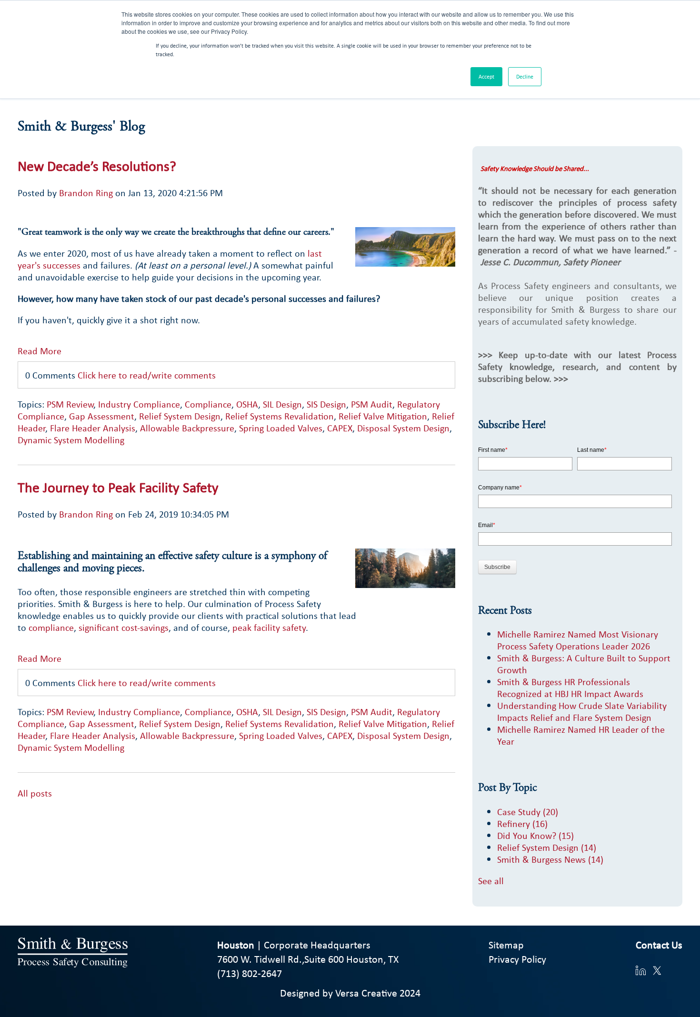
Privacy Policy (517, 959)
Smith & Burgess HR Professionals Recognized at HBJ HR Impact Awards (570, 687)
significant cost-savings (124, 627)
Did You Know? (535, 835)
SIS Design (326, 404)
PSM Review (70, 404)
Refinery (522, 823)
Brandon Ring (86, 193)
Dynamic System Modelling (71, 439)
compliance (51, 627)
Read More (39, 350)
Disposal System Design (403, 427)
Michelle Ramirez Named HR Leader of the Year (581, 735)
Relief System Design (179, 415)
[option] (236, 805)
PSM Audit (371, 404)
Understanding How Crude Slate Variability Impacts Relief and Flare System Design (582, 711)
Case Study (527, 811)
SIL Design (282, 404)
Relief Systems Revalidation (279, 415)
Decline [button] (524, 76)
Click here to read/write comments (147, 375)
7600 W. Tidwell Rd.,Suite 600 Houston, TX (308, 959)
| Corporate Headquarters (293, 944)
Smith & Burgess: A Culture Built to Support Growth (583, 663)
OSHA (247, 404)
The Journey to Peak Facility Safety (118, 487)
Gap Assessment (101, 415)
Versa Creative (366, 993)
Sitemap (506, 944)
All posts (35, 793)
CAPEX (339, 427)
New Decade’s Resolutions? (97, 165)
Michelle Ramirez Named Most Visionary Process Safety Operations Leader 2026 (577, 640)
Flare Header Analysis (92, 427)
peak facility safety (269, 627)
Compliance (208, 404)
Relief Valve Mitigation (383, 415)
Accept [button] (486, 76)
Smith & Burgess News (550, 859)
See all (491, 880)
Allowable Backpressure (187, 427)
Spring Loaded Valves (280, 427)
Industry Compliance (139, 404)
